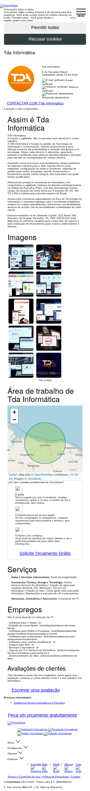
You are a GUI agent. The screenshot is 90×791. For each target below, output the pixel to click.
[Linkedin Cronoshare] (58, 733)
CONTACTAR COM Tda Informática (35, 103)
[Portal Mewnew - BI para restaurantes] (21, 283)
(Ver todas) (45, 380)
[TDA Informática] (48, 364)
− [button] (14, 420)
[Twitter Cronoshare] (31, 733)
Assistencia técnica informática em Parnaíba (39, 702)
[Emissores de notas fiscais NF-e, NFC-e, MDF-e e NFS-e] (48, 310)
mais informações (44, 20)
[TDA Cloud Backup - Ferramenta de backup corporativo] (21, 364)
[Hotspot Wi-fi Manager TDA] (21, 256)
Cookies (75, 776)
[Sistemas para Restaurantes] (48, 337)
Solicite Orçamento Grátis (45, 553)
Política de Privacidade (56, 776)
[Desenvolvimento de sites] (48, 256)
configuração (61, 17)
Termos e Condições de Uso (24, 776)
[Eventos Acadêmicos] (48, 283)
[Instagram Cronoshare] (33, 729)
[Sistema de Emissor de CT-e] (21, 337)
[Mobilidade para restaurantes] (21, 310)
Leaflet (13, 474)
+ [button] (14, 412)
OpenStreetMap (43, 474)
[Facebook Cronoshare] (63, 729)
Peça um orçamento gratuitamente (42, 715)
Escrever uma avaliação (36, 690)
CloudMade (34, 478)
